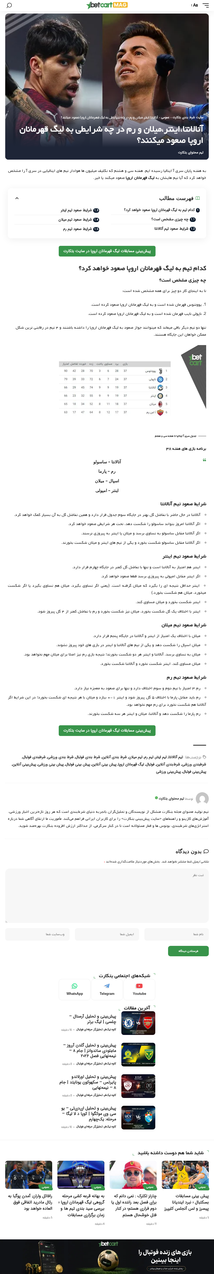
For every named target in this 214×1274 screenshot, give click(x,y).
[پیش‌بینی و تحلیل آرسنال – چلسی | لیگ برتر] (138, 1023)
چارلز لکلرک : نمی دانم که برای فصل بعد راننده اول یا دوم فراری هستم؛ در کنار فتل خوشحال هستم (134, 1205)
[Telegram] (107, 989)
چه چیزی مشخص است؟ (169, 219)
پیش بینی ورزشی (51, 764)
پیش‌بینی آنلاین (24, 764)
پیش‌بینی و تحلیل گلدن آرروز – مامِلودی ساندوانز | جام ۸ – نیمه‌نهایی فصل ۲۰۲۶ (89, 1050)
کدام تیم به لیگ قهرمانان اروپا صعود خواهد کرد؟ (159, 210)
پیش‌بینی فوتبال (194, 772)
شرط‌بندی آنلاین (168, 764)
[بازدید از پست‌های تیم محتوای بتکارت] (202, 798)
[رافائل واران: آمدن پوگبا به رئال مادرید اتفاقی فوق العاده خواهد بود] (28, 1175)
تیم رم (148, 757)
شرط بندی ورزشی (60, 757)
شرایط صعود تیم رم (77, 229)
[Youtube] (139, 989)
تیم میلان (135, 757)
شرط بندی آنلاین (114, 757)
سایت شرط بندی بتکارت (188, 117)
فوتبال (150, 764)
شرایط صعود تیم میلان (75, 219)
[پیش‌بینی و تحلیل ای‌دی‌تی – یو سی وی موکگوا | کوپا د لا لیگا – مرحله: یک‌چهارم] (138, 1117)
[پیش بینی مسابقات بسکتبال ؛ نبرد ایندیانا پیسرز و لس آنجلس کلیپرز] (185, 1175)
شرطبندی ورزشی (194, 764)
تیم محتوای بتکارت (191, 152)
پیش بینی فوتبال (78, 764)
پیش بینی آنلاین (104, 764)
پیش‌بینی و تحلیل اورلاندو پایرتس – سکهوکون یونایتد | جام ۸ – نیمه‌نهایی (88, 1082)
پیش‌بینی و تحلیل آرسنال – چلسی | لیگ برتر (92, 1019)
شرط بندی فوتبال (87, 757)
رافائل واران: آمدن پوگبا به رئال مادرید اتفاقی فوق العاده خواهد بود (30, 1202)
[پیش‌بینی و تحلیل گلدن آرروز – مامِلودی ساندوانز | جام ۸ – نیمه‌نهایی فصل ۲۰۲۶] (138, 1054)
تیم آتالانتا (176, 757)
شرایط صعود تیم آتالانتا (171, 229)
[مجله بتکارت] (107, 5)
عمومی (165, 117)
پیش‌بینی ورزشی (168, 772)
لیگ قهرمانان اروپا (131, 764)
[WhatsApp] (75, 989)
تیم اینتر (161, 757)
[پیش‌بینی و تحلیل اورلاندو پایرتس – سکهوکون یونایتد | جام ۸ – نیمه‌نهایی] (138, 1086)
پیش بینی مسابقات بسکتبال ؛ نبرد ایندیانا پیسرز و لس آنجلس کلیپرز (186, 1202)
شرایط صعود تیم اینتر (76, 210)
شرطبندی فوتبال (34, 757)
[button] (204, 5)
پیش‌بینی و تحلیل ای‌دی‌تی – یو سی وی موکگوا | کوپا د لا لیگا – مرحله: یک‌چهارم (88, 1113)
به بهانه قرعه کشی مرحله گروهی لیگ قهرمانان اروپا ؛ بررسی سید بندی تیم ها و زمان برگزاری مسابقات (81, 1205)
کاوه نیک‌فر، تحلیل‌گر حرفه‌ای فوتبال (96, 1029)
